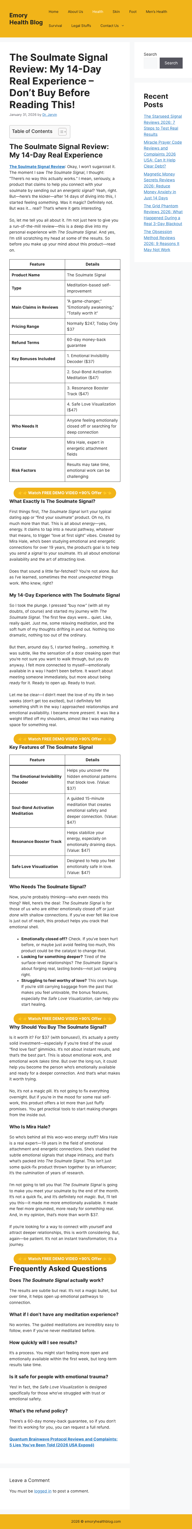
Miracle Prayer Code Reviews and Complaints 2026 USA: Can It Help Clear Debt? (163, 154)
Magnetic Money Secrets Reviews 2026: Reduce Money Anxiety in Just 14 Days (160, 186)
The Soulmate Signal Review (37, 166)
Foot (133, 11)
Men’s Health (156, 11)
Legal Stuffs (81, 25)
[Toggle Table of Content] (60, 132)
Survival (55, 25)
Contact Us (109, 25)
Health (97, 11)
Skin (116, 11)
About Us (75, 11)
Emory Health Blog (26, 19)
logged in (43, 1491)
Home (54, 11)
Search (150, 54)
